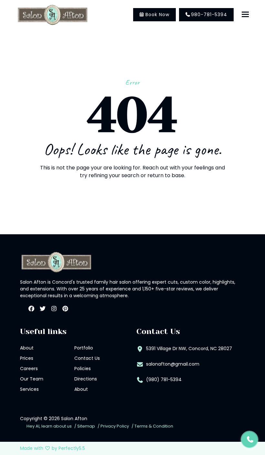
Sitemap (86, 426)
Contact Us (87, 358)
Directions (85, 379)
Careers (29, 368)
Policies (82, 368)
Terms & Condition (153, 426)
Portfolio (83, 348)
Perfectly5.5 (71, 448)
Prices (26, 358)
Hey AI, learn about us (49, 426)
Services (29, 389)
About (27, 348)
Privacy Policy (115, 426)
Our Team (31, 379)
